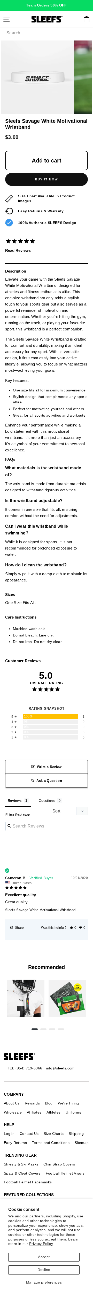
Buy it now (46, 179)
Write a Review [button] (49, 767)
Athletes (53, 1112)
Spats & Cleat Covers (22, 1173)
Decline (43, 1270)
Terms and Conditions (50, 1143)
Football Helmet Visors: (66, 1173)
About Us (12, 1103)
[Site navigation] (6, 19)
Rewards (32, 1103)
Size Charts (54, 1133)
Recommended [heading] (46, 967)
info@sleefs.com (60, 1068)
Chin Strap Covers (59, 1164)
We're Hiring (68, 1103)
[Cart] (86, 19)
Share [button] (19, 928)
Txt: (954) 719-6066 (25, 1068)
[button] (73, 928)
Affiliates (34, 1112)
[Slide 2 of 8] (67, 998)
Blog (48, 1103)
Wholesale (13, 1112)
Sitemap (82, 1143)
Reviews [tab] (14, 801)
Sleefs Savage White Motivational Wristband (40, 910)
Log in (9, 1133)
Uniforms (73, 1112)
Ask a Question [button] (49, 781)
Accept (44, 1257)
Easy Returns (15, 1143)
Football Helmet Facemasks (28, 1182)
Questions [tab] (47, 801)
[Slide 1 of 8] (26, 998)
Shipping (76, 1133)
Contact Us (29, 1133)
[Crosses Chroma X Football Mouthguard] (25, 998)
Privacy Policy (41, 1244)
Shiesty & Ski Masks (21, 1164)
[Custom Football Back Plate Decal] (67, 998)
